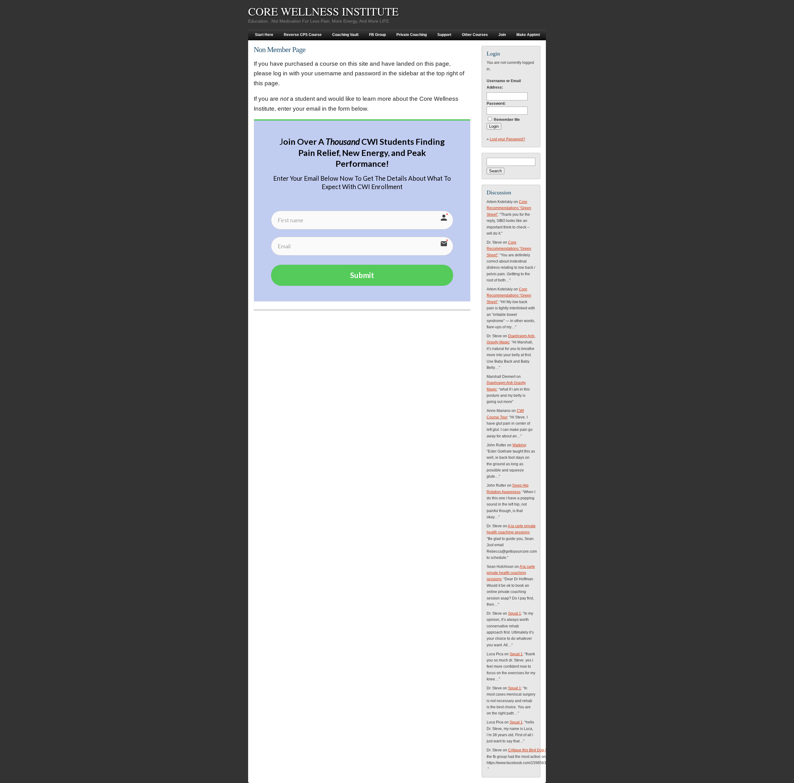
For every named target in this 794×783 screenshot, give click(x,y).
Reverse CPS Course (303, 35)
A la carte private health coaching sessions (511, 573)
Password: (496, 103)
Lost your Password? (507, 139)
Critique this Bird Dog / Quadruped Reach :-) (545, 750)
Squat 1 (514, 613)
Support (444, 35)
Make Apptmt (528, 35)
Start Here (264, 35)
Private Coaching (411, 35)
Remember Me (507, 119)
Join (502, 35)
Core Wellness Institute (323, 11)
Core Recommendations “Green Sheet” (509, 208)
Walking (519, 445)
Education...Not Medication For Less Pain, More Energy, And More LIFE (318, 21)
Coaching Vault (345, 35)
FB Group (377, 35)
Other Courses (475, 35)
